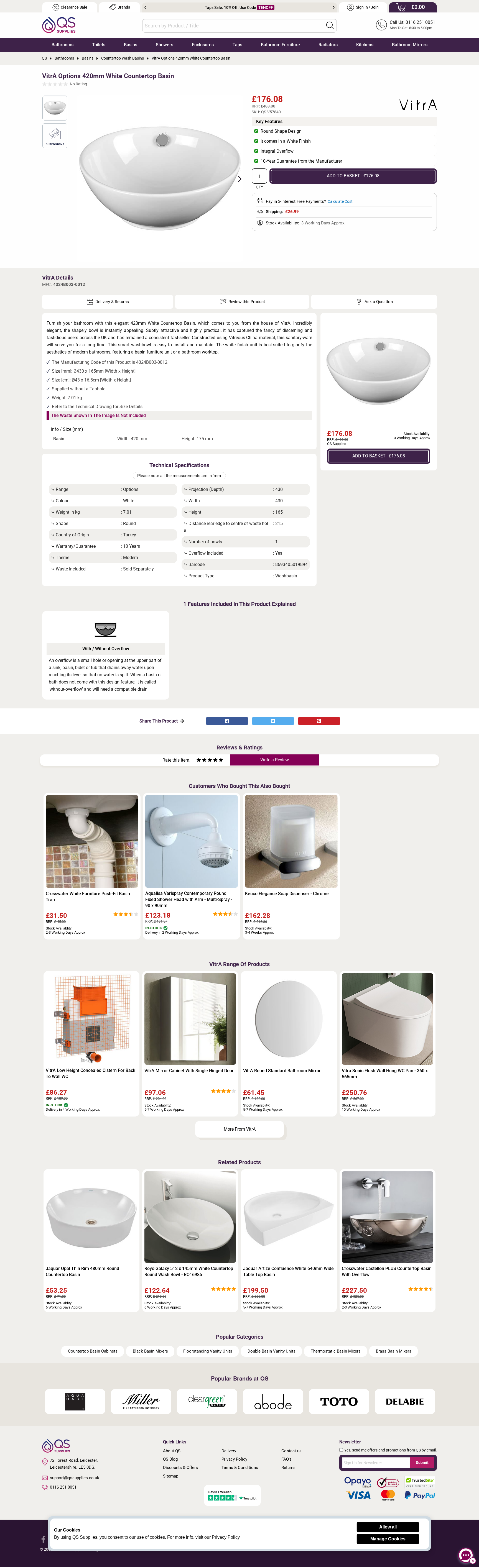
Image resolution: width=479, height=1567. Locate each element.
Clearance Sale (74, 7)
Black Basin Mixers (150, 1351)
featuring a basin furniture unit (142, 352)
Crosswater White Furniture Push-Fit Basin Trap (88, 896)
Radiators (328, 44)
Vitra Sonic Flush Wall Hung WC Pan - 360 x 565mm (385, 1073)
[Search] (330, 25)
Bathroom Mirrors (409, 44)
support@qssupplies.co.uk (74, 1477)
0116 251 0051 (63, 1487)
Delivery (228, 1450)
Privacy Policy (234, 1459)
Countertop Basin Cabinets (93, 1351)
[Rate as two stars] (201, 760)
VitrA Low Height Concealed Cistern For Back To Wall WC (90, 1073)
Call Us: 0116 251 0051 (412, 22)
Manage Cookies (388, 1539)
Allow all (388, 1527)
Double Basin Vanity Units (271, 1351)
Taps (237, 44)
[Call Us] (381, 24)
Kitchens (364, 44)
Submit (422, 1462)
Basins (130, 44)
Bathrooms (62, 44)
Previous (145, 7)
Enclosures (203, 44)
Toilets (98, 44)
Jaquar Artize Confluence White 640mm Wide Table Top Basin (288, 1271)
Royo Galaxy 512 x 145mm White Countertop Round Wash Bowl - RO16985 (188, 1271)
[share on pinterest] (319, 721)
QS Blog (170, 1459)
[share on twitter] (273, 721)
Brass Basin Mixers (393, 1351)
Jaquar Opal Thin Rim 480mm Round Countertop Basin (82, 1271)
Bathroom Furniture (280, 44)
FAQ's (286, 1459)
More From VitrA (240, 1129)
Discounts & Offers (180, 1467)
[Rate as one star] (199, 760)
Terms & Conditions (239, 1467)
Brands (124, 7)
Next (334, 7)
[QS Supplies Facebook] (43, 1538)
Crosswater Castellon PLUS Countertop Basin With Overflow (387, 1271)
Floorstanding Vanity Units (207, 1351)
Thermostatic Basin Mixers (336, 1351)
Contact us (291, 1450)
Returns (288, 1467)
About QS (171, 1450)
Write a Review (274, 759)
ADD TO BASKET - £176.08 (353, 175)
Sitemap (170, 1476)
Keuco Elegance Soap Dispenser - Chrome (287, 893)
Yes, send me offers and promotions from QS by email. (390, 1450)
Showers (164, 44)
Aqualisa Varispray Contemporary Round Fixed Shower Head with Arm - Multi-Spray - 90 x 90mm (188, 899)
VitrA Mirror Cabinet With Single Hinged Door (189, 1070)
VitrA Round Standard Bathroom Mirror (282, 1070)
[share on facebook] (227, 721)
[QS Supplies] (58, 24)
